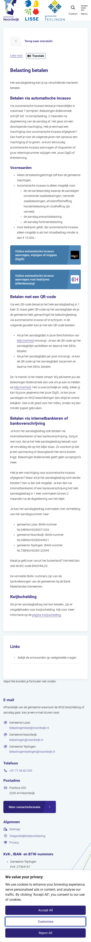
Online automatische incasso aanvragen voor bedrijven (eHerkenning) (34, 279)
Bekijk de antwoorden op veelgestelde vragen (47, 657)
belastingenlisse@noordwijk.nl (29, 728)
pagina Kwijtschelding (46, 615)
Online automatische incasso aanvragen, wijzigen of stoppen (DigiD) (36, 255)
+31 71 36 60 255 (20, 770)
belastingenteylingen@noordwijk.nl (32, 751)
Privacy (14, 842)
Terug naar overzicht (38, 41)
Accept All (45, 910)
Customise (45, 921)
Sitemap (14, 829)
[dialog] (45, 906)
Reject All (45, 933)
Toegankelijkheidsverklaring (27, 836)
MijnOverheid (25, 340)
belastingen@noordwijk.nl (26, 740)
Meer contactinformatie (24, 807)
